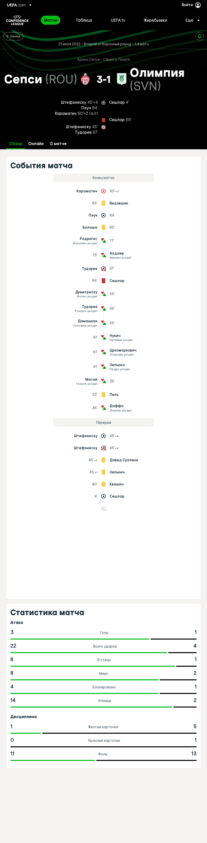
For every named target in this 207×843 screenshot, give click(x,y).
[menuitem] (53, 20)
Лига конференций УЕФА (17, 20)
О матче (58, 144)
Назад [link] (15, 36)
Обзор (15, 144)
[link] (51, 20)
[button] (191, 20)
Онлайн (36, 144)
